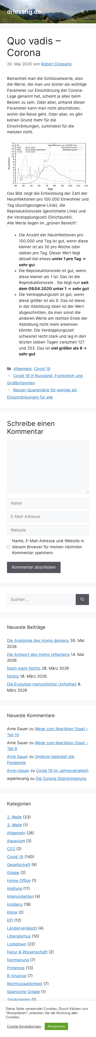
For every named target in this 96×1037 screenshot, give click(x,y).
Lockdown (16, 944)
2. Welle (14, 817)
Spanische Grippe (23, 991)
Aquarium (16, 841)
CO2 (11, 848)
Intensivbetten (20, 896)
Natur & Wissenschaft (27, 952)
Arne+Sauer (18, 770)
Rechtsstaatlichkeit (24, 983)
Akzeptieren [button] (56, 1026)
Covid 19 (42, 368)
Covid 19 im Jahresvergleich (62, 770)
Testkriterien (18, 999)
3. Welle (14, 825)
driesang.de (24, 11)
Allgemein (22, 368)
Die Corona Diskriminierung (61, 778)
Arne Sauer (17, 756)
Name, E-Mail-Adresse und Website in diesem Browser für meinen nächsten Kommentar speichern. (48, 546)
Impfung (14, 888)
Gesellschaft (18, 864)
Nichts (13, 676)
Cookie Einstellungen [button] (24, 1026)
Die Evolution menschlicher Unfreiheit (42, 684)
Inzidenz (15, 904)
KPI (10, 920)
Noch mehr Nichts (24, 668)
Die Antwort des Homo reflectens (38, 654)
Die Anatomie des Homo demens (38, 640)
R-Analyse (16, 975)
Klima (12, 912)
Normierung (18, 960)
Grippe (13, 872)
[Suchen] (82, 599)
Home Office (19, 880)
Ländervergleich (22, 928)
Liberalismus (19, 936)
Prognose (16, 968)
